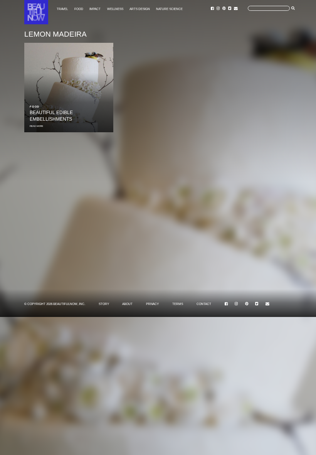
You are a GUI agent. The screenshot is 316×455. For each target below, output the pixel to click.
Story (104, 304)
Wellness (115, 8)
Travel (62, 8)
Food (78, 8)
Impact (95, 8)
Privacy (152, 304)
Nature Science (169, 8)
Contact (204, 304)
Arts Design (139, 8)
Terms (177, 304)
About (127, 304)
